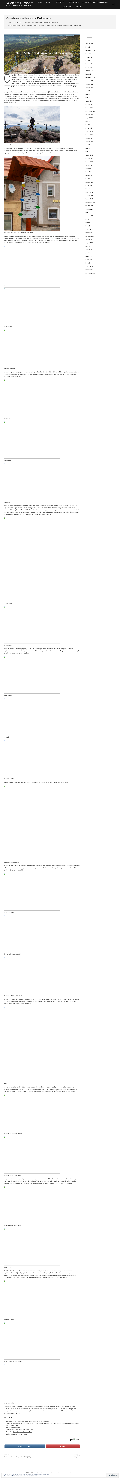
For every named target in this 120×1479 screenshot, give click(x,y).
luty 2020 (88, 226)
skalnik (79, 25)
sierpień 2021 (89, 168)
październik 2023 (90, 111)
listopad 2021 (89, 162)
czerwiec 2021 (89, 175)
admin (9, 22)
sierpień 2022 (89, 138)
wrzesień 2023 (89, 114)
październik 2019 (90, 236)
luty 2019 (88, 263)
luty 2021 (88, 189)
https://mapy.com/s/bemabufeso (22, 1432)
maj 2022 (88, 145)
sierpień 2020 (89, 209)
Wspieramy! (68, 7)
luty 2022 (88, 152)
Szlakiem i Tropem (19, 3)
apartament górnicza (14, 25)
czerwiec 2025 (89, 57)
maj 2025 (88, 60)
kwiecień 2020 (89, 222)
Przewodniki (46, 22)
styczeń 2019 (89, 266)
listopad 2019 (89, 233)
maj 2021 (88, 179)
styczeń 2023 (89, 131)
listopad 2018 (89, 270)
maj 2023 (88, 125)
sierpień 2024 (89, 84)
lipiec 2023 (88, 121)
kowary (30, 25)
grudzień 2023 (89, 104)
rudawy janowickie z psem (69, 25)
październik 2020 (90, 202)
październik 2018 (90, 273)
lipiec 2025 (88, 54)
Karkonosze (38, 22)
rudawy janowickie (55, 25)
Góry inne (31, 22)
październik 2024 (90, 77)
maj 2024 (88, 91)
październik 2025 (90, 50)
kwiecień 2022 (89, 148)
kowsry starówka (38, 25)
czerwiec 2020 (89, 216)
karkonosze (24, 25)
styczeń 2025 (89, 71)
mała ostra (46, 25)
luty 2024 (88, 98)
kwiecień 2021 (89, 182)
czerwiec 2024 (89, 87)
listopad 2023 (89, 108)
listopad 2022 (89, 135)
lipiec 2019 (88, 246)
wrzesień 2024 (89, 81)
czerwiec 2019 (89, 249)
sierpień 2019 (89, 243)
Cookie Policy (34, 1475)
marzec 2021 (89, 185)
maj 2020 (88, 219)
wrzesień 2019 (89, 239)
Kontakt (78, 7)
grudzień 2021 (89, 158)
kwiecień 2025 (89, 64)
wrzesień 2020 (89, 206)
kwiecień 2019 (89, 256)
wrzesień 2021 (89, 165)
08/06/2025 (17, 22)
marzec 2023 (89, 128)
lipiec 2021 (88, 172)
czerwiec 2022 (89, 141)
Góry (26, 22)
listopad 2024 (89, 74)
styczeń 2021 (89, 192)
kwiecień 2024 (89, 94)
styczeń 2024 (89, 101)
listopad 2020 (89, 199)
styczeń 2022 (89, 155)
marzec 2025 (89, 67)
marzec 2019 (89, 260)
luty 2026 (88, 47)
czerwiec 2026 (89, 44)
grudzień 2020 (89, 195)
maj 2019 (88, 253)
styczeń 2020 (89, 229)
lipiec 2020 (88, 212)
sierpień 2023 (89, 118)
